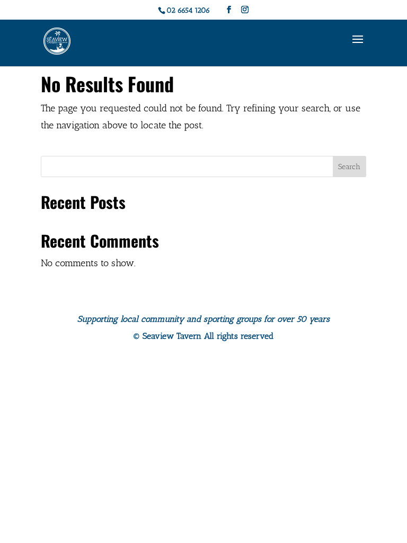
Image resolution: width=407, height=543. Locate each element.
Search (349, 166)
